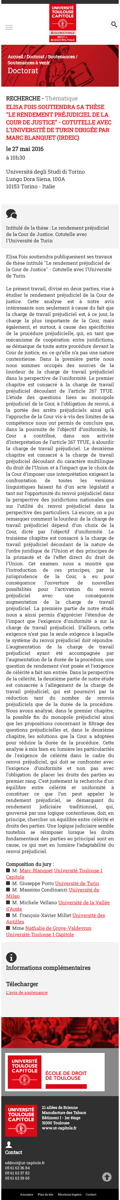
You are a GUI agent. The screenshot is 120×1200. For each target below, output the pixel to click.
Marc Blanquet (36, 870)
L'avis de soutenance (27, 992)
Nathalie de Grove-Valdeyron (58, 928)
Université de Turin (77, 883)
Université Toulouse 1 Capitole (40, 934)
